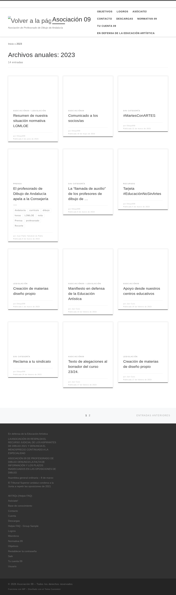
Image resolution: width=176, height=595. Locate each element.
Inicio (11, 43)
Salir (10, 556)
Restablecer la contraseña (22, 551)
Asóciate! (13, 501)
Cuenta (12, 516)
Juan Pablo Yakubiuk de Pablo (30, 236)
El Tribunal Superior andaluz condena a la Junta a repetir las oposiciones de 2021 (31, 484)
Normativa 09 (15, 541)
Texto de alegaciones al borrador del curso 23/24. (87, 366)
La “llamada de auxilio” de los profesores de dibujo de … (87, 193)
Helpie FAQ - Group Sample (23, 526)
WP (23, 589)
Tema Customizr (53, 589)
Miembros (13, 536)
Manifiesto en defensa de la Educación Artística (86, 293)
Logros (12, 531)
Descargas (14, 521)
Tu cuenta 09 (15, 561)
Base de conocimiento (20, 506)
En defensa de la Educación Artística (28, 434)
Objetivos (13, 546)
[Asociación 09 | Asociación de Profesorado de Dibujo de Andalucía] (29, 20)
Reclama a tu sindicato (32, 361)
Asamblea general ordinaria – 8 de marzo (30, 478)
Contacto (13, 511)
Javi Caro (76, 309)
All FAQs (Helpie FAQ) (20, 496)
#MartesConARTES (139, 116)
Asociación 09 (25, 584)
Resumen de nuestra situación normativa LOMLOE (30, 121)
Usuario (12, 566)
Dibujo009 (21, 136)
